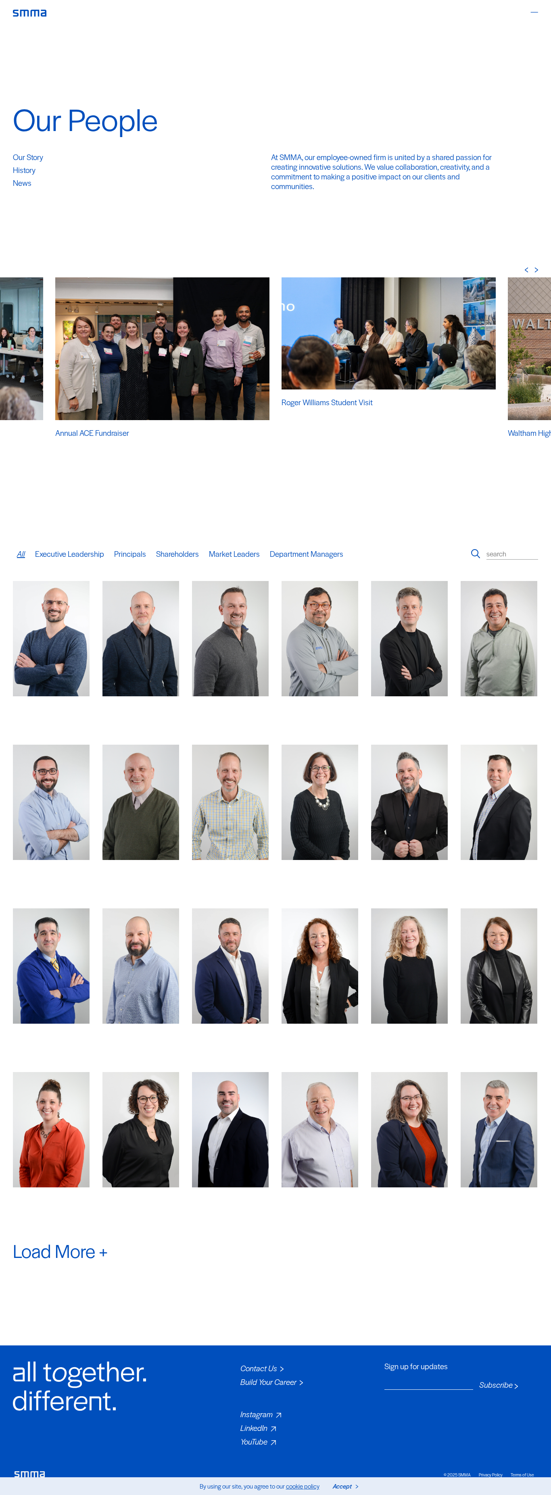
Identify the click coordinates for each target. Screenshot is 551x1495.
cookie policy (302, 1486)
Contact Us (258, 1368)
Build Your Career (268, 1381)
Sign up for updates (416, 1366)
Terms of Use (522, 1475)
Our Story (28, 157)
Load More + (60, 1250)
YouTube (253, 1441)
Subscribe (496, 1385)
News (22, 182)
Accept (342, 1486)
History (24, 169)
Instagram (256, 1414)
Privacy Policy (491, 1475)
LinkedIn (253, 1427)
